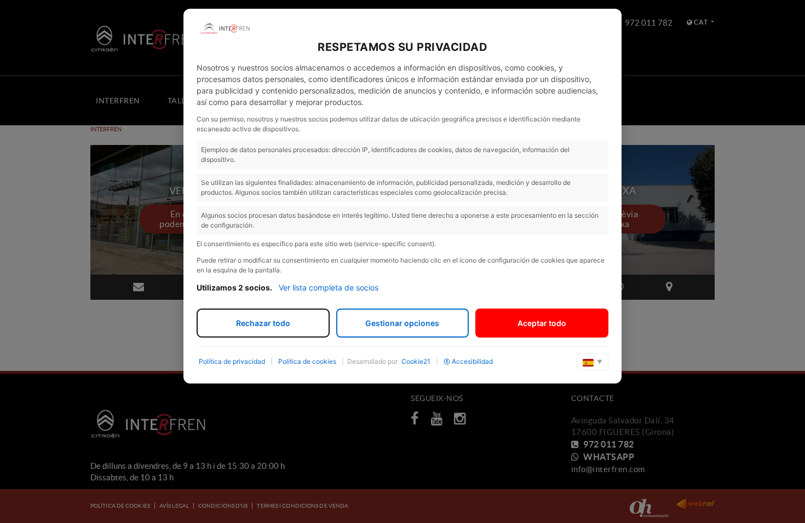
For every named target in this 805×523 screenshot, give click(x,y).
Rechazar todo (263, 323)
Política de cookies (307, 361)
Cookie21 (415, 361)
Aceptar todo (542, 323)
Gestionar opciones (402, 323)
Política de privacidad (232, 361)
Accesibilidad (472, 361)
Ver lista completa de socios (328, 287)
